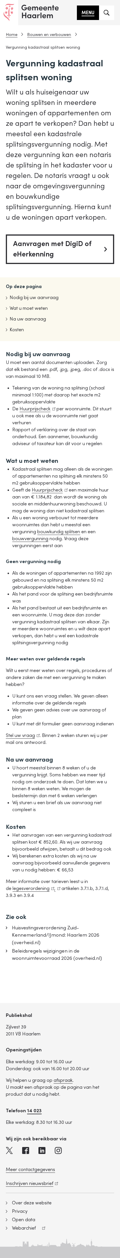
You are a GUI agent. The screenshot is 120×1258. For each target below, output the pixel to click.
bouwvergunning (30, 538)
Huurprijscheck (36, 409)
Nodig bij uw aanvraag (34, 297)
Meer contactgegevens (30, 1169)
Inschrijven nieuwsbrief (31, 1183)
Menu (88, 12)
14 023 (34, 1110)
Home (11, 34)
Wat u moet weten (29, 308)
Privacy (19, 1211)
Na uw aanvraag (28, 319)
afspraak (63, 1080)
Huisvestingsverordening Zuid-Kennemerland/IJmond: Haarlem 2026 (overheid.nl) (55, 935)
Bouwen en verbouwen (49, 34)
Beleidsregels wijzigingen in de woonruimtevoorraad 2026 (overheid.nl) (57, 954)
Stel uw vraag (22, 735)
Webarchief (21, 1229)
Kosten (17, 329)
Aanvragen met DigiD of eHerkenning (52, 249)
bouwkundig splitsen (58, 531)
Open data (23, 1219)
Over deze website (32, 1203)
